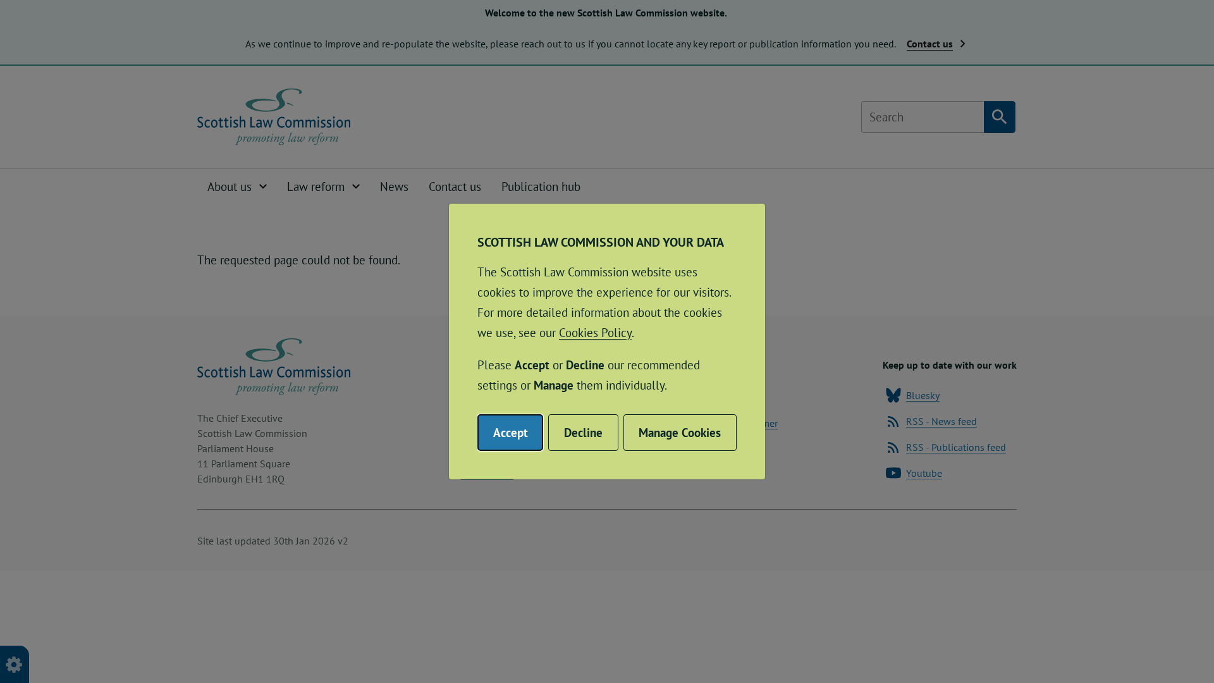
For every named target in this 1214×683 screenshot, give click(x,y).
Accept (510, 432)
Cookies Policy (595, 332)
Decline (583, 432)
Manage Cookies (680, 432)
